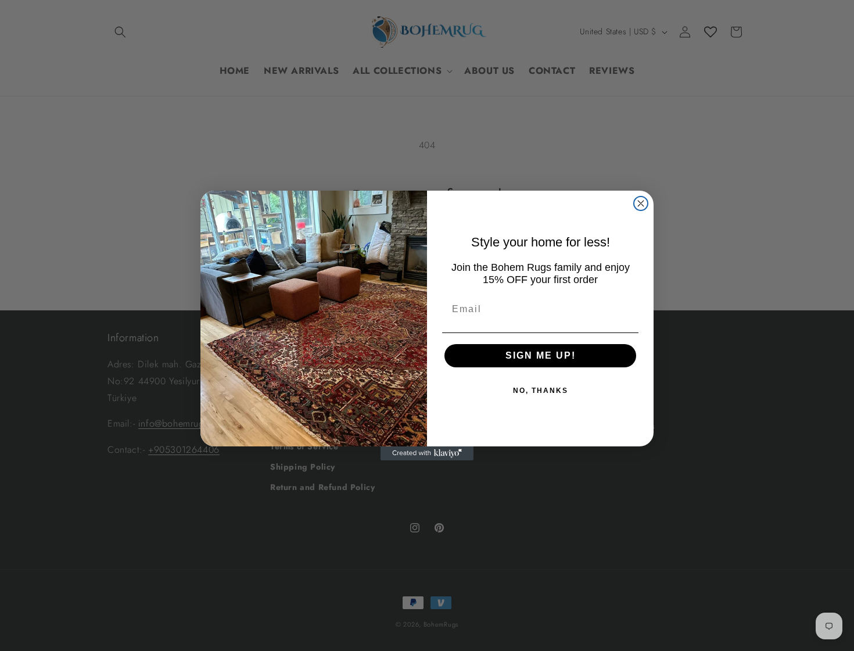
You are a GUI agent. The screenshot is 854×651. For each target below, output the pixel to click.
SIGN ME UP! (540, 355)
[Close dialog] (641, 203)
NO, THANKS (540, 391)
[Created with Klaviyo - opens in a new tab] (427, 453)
